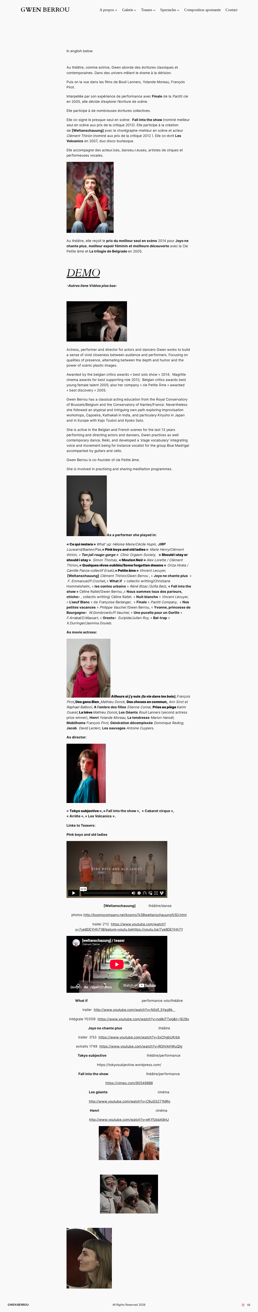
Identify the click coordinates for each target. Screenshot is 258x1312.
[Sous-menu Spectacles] (178, 10)
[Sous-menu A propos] (116, 10)
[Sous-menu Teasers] (154, 10)
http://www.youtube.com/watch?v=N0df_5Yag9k (135, 1010)
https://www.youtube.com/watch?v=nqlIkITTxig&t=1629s (143, 1019)
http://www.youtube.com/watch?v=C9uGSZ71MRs (129, 1101)
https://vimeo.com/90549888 (129, 1083)
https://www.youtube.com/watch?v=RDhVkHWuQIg (140, 1046)
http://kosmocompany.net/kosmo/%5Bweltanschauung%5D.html (135, 915)
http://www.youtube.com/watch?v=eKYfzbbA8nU (129, 1120)
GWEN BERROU (45, 10)
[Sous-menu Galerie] (135, 10)
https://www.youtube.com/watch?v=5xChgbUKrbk (139, 1037)
